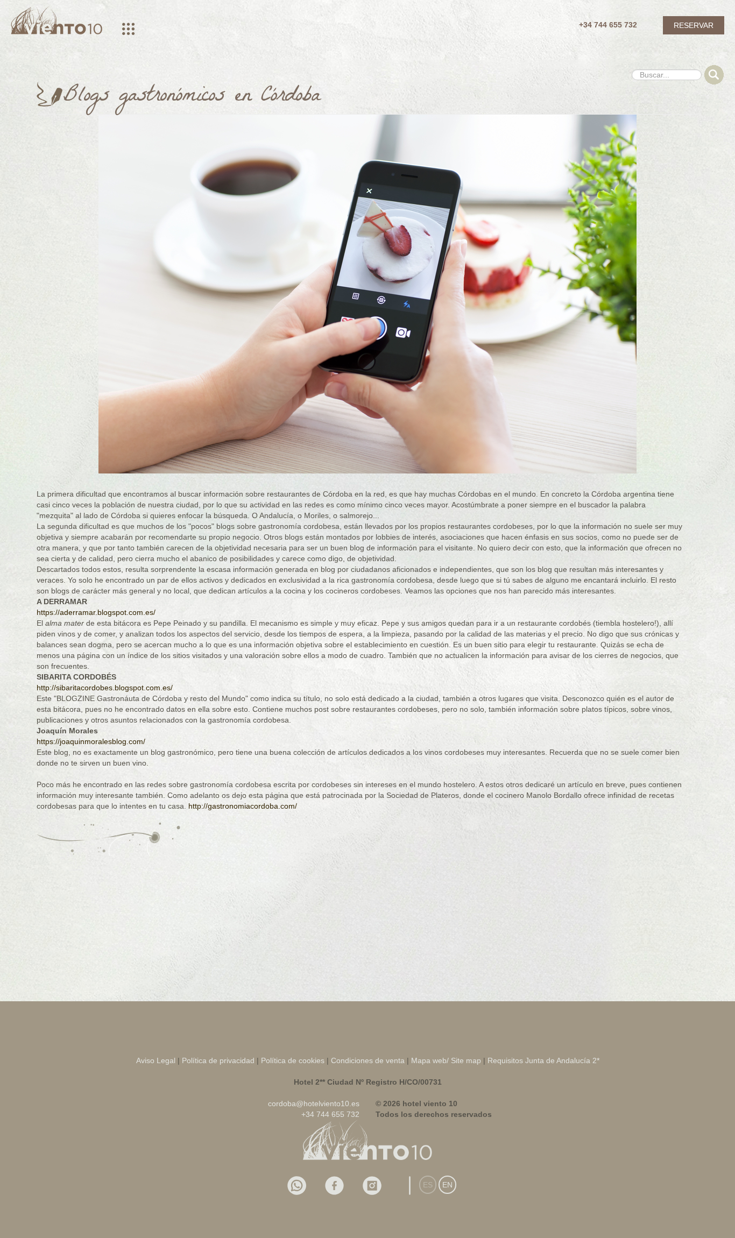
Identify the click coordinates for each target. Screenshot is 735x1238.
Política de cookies (294, 1060)
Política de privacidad (218, 1060)
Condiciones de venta (368, 1060)
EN (447, 1184)
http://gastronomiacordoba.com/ (242, 806)
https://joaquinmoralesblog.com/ (91, 741)
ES (428, 1184)
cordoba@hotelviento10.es (313, 1103)
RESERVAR (693, 25)
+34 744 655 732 (608, 24)
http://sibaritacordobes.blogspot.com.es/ (105, 687)
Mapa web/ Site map (446, 1060)
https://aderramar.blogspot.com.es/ (96, 612)
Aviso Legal (155, 1060)
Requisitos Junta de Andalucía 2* (543, 1060)
